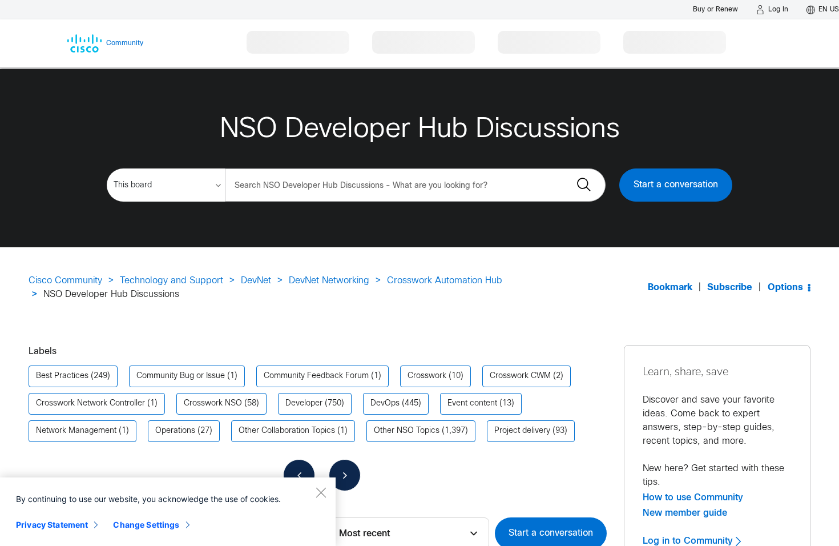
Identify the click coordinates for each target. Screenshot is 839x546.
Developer (303, 403)
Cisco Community (65, 280)
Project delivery (522, 431)
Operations (175, 431)
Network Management (76, 431)
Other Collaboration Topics (287, 431)
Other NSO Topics (406, 431)
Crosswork (427, 376)
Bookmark (670, 287)
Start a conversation (676, 184)
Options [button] (785, 287)
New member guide (685, 513)
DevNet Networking (329, 280)
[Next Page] (345, 475)
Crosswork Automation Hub (444, 280)
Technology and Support (171, 280)
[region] (168, 511)
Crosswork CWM (520, 376)
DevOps (385, 403)
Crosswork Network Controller (90, 403)
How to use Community (693, 497)
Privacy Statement (52, 524)
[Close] (320, 492)
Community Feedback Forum (316, 376)
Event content (472, 403)
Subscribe (729, 287)
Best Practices (62, 376)
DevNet (256, 280)
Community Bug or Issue (180, 376)
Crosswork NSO (213, 403)
